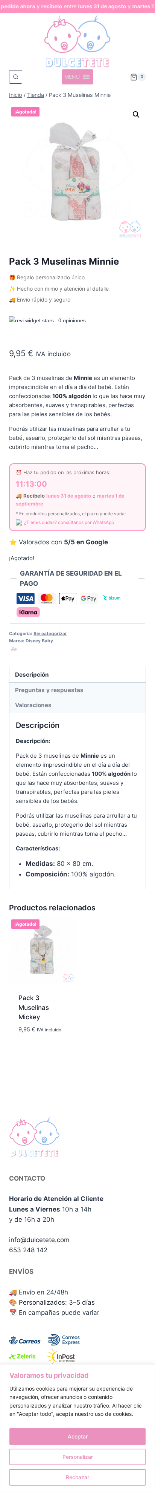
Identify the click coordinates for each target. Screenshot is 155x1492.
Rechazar (77, 1477)
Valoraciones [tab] (33, 705)
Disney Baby (39, 640)
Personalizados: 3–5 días (57, 1302)
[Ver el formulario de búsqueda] (15, 76)
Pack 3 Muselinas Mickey (33, 1007)
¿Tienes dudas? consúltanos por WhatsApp (69, 522)
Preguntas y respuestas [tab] (49, 690)
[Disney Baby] (14, 649)
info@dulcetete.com (39, 1240)
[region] (77, 1428)
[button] (136, 114)
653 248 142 (28, 1250)
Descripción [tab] (32, 674)
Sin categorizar (50, 633)
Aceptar (78, 1436)
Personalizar (77, 1457)
